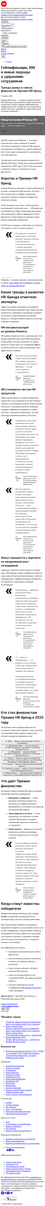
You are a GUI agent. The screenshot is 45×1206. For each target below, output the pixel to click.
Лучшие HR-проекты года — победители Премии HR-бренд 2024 (23, 1041)
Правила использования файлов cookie (17, 19)
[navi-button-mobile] (3, 57)
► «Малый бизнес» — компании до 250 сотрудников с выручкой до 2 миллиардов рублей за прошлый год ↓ (23, 774)
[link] (5, 43)
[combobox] (11, 1199)
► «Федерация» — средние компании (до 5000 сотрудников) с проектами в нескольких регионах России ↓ (22, 753)
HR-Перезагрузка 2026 (30, 988)
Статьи (9, 61)
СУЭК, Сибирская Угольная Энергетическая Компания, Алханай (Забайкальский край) (22, 1055)
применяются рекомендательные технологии (21, 1178)
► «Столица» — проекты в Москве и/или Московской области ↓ (22, 765)
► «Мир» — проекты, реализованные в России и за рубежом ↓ (22, 742)
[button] (3, 49)
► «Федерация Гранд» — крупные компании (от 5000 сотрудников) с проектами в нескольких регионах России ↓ (22, 747)
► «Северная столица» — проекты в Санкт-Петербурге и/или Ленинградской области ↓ (22, 769)
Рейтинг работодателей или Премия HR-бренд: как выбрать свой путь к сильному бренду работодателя (23, 1031)
